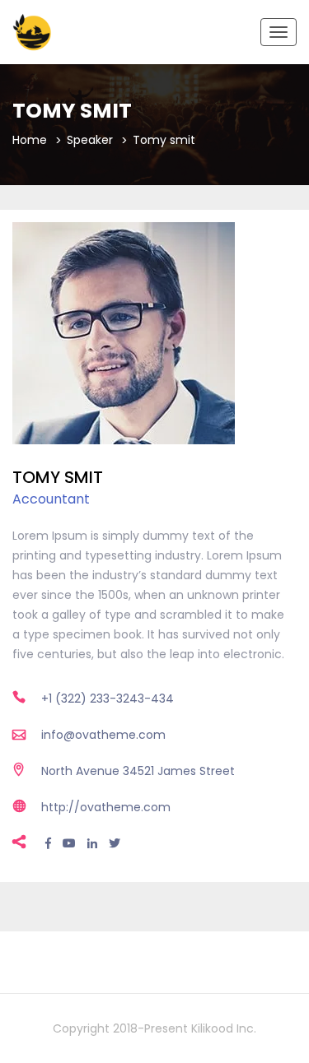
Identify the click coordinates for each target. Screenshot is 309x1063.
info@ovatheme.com (103, 734)
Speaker (90, 140)
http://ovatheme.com (106, 807)
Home (29, 140)
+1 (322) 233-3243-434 (107, 698)
